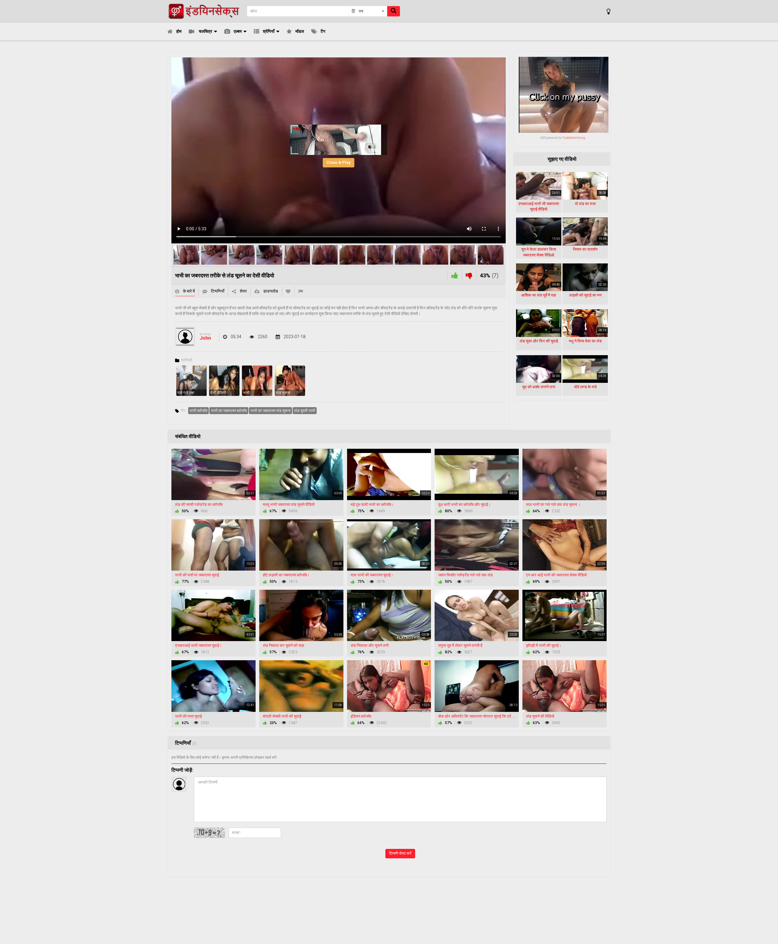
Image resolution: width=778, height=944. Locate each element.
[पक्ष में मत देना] (454, 275)
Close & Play (338, 162)
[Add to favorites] (288, 291)
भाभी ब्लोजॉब (198, 410)
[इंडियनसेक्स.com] (205, 11)
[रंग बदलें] (609, 11)
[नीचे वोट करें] (469, 275)
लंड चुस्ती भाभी (304, 410)
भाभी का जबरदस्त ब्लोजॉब (229, 410)
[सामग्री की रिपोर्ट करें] (300, 291)
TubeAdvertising (574, 137)
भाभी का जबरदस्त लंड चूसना (270, 410)
